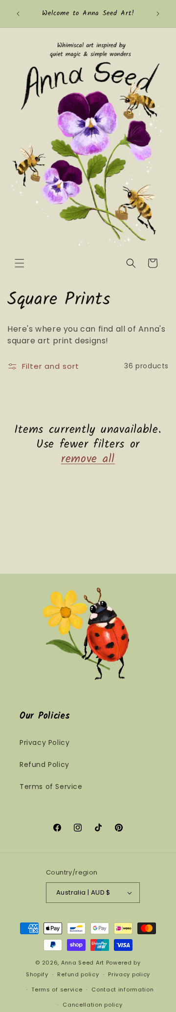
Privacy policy (129, 974)
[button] (19, 263)
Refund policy (78, 974)
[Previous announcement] (18, 13)
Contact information (122, 989)
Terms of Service (51, 786)
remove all (88, 459)
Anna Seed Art (82, 963)
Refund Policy (44, 764)
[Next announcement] (158, 13)
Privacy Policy (44, 742)
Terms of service (56, 989)
